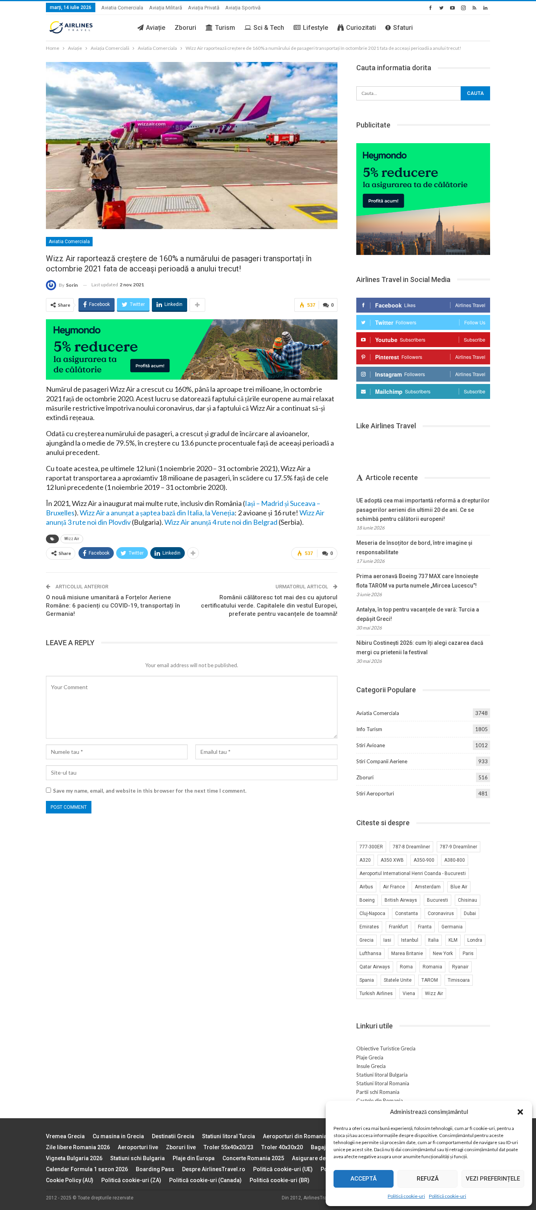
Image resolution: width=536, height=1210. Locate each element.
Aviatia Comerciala (122, 8)
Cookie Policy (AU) (69, 1180)
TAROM (429, 980)
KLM (453, 940)
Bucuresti (437, 900)
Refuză (428, 1178)
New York (443, 953)
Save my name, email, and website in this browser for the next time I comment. (149, 791)
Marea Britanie (407, 953)
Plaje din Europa (194, 1158)
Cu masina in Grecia (118, 1136)
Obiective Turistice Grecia (386, 1048)
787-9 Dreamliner (458, 847)
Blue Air (458, 887)
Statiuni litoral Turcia (228, 1136)
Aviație (155, 27)
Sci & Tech (268, 27)
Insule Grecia (371, 1066)
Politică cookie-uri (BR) (280, 1180)
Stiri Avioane (370, 745)
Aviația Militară (165, 8)
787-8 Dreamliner (411, 847)
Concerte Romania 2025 (253, 1158)
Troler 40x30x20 (282, 1147)
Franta (425, 927)
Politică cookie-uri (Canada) (205, 1180)
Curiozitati (361, 27)
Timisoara (459, 980)
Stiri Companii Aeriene (381, 761)
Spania (366, 980)
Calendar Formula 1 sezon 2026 (87, 1169)
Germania (452, 927)
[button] (520, 1112)
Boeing (367, 900)
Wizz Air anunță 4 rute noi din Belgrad (220, 522)
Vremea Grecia (65, 1136)
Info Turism (369, 729)
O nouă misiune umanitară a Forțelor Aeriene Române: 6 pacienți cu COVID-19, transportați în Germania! (113, 605)
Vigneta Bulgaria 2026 (74, 1158)
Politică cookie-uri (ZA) (131, 1180)
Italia (433, 940)
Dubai (470, 913)
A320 (365, 860)
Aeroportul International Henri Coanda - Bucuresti (412, 873)
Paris (468, 953)
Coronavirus (441, 913)
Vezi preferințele (493, 1178)
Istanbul (409, 940)
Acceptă (363, 1178)
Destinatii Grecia (173, 1136)
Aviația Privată (203, 8)
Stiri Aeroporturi (375, 793)
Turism (225, 27)
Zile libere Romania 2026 (78, 1147)
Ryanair (460, 967)
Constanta (406, 913)
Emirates (369, 927)
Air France (394, 887)
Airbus (366, 887)
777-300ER (371, 847)
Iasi (387, 940)
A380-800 (454, 860)
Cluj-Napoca (372, 913)
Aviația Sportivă (243, 8)
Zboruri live (181, 1147)
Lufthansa (370, 953)
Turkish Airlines (376, 993)
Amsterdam (428, 887)
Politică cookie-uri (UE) (283, 1169)
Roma (406, 967)
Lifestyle (315, 27)
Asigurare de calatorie (321, 1158)
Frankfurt (398, 927)
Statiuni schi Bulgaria (137, 1158)
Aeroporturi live (138, 1147)
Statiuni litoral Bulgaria (382, 1075)
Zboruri (185, 27)
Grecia (366, 940)
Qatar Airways (374, 967)
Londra (474, 940)
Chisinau (467, 900)
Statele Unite (398, 980)
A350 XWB (392, 860)
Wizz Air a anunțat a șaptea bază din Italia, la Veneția (157, 512)
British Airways (401, 900)
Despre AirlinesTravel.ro (213, 1169)
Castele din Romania (379, 1100)
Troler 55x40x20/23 (228, 1147)
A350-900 (424, 860)
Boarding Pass (155, 1169)
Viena (409, 993)
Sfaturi (403, 27)
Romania (432, 967)
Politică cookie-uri (406, 1196)
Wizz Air (71, 539)
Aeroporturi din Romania (295, 1136)
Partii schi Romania (377, 1092)
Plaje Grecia (369, 1057)
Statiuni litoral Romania (382, 1083)
